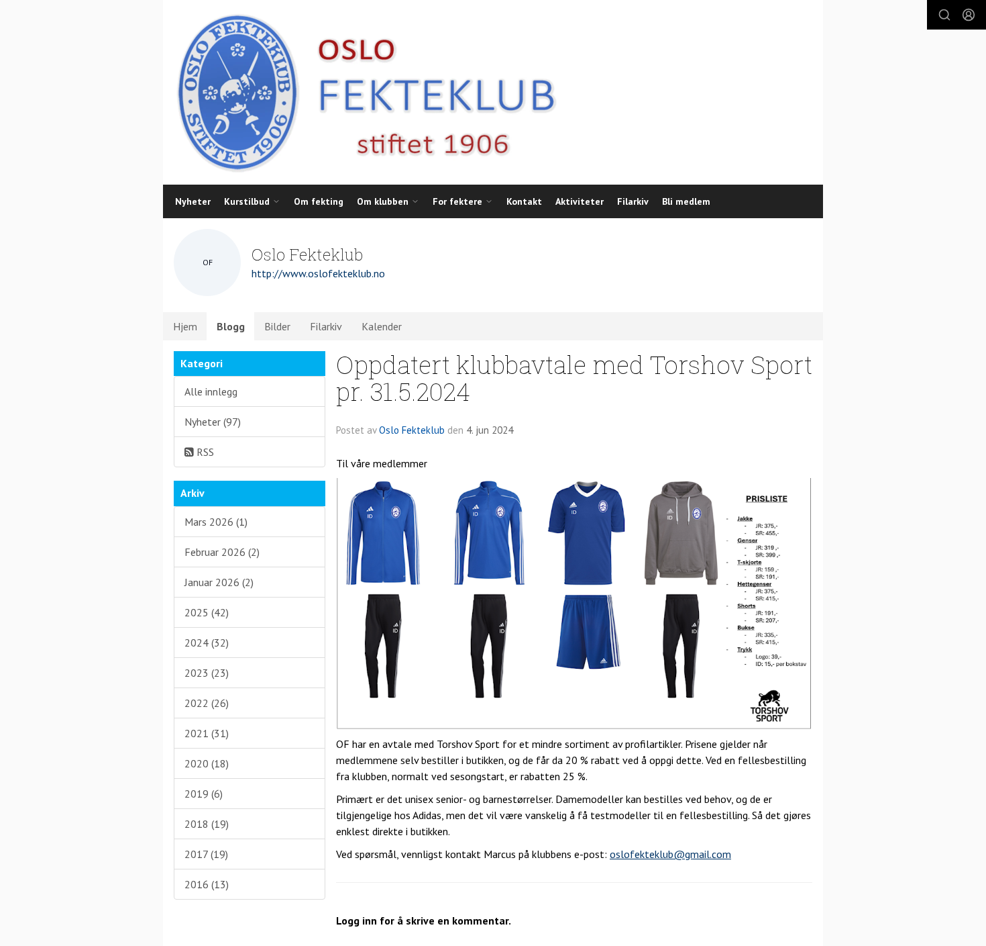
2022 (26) (206, 703)
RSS (204, 452)
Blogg (231, 326)
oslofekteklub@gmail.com (670, 854)
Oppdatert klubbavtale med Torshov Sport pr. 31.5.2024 (574, 378)
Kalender (382, 326)
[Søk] (944, 15)
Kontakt (524, 201)
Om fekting (318, 201)
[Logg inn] (968, 15)
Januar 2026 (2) (219, 582)
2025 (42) (206, 612)
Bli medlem (686, 201)
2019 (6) (203, 793)
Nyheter (193, 201)
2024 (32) (206, 642)
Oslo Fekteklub (412, 430)
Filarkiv (633, 201)
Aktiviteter (579, 201)
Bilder (277, 326)
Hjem (185, 326)
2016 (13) (206, 884)
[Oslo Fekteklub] (361, 92)
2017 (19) (206, 854)
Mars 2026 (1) (216, 521)
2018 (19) (206, 824)
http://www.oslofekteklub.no (318, 273)
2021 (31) (206, 733)
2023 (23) (206, 672)
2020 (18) (206, 763)
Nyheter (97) (212, 421)
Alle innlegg (210, 391)
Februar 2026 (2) (222, 552)
